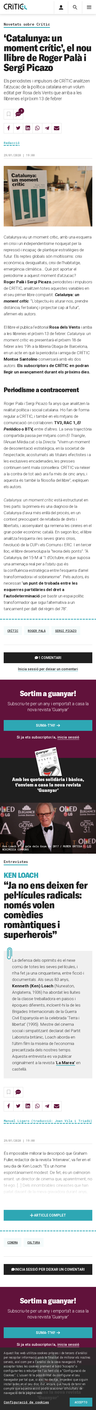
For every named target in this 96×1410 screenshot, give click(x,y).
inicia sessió (68, 737)
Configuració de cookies (26, 1402)
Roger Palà (37, 631)
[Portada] (15, 7)
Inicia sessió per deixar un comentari (48, 669)
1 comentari (49, 658)
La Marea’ (65, 1062)
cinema (12, 1242)
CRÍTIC (12, 631)
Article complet (50, 1215)
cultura (33, 1242)
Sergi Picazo (66, 631)
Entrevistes (16, 862)
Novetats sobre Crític (27, 24)
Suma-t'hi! (45, 725)
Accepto (81, 1402)
